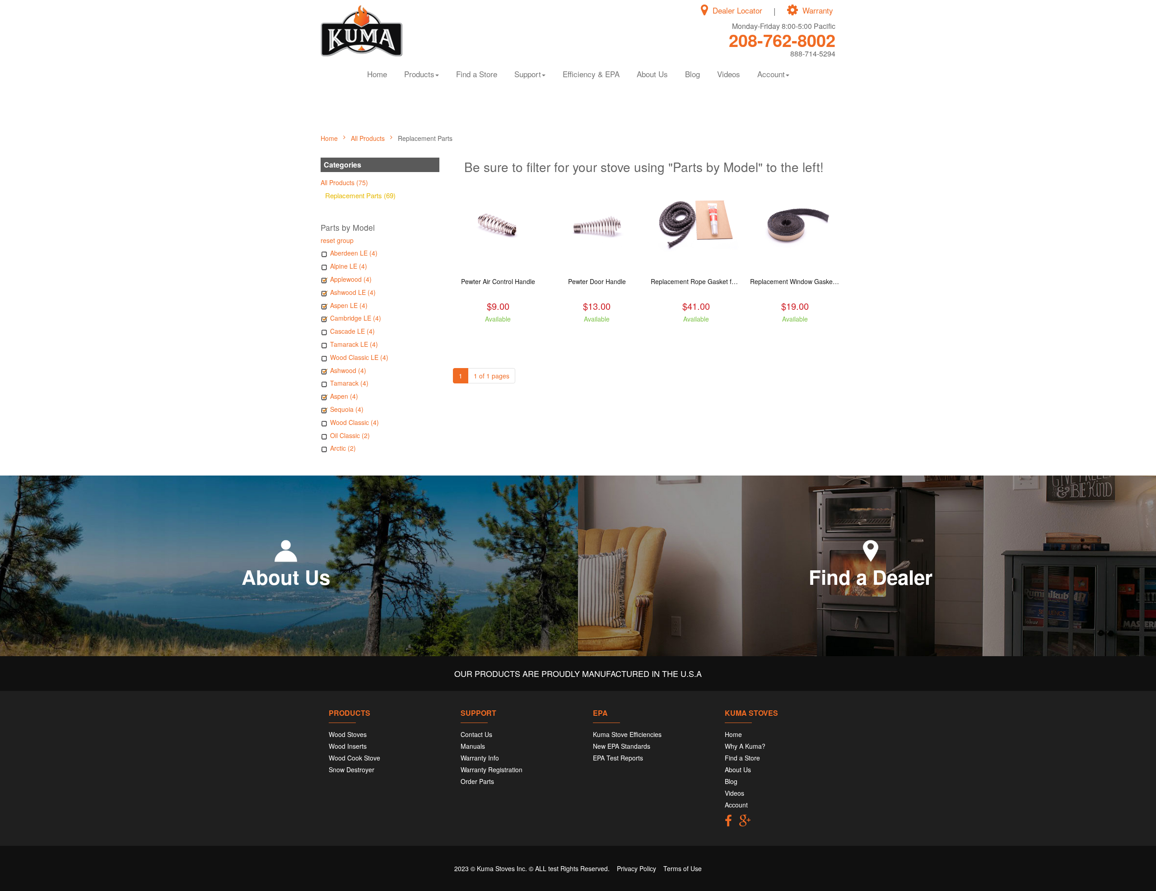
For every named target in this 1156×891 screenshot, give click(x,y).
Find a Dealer (870, 576)
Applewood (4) (351, 279)
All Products (369, 138)
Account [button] (771, 73)
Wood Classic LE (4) (359, 357)
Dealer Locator (737, 10)
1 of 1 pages (491, 375)
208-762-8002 (782, 40)
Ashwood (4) (348, 370)
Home (377, 73)
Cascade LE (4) (352, 331)
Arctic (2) (343, 447)
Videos (728, 73)
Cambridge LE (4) (355, 317)
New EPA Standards (621, 746)
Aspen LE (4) (349, 305)
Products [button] (419, 73)
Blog (692, 73)
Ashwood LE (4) (353, 292)
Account (736, 804)
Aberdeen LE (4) (354, 252)
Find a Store (476, 73)
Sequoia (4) (347, 409)
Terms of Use (682, 868)
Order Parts (477, 781)
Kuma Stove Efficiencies (627, 734)
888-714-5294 (812, 53)
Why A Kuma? (745, 746)
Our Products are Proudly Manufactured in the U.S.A (578, 673)
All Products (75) (344, 182)
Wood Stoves (348, 734)
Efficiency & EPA (591, 73)
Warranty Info (480, 757)
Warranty (817, 10)
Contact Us (476, 734)
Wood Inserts (348, 746)
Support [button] (527, 73)
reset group (337, 240)
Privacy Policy (636, 868)
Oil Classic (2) (350, 435)
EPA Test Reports (618, 757)
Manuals (473, 746)
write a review (497, 335)
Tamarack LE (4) (354, 344)
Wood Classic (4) (354, 422)
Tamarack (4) (349, 382)
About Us (652, 73)
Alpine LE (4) (348, 266)
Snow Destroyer (351, 769)
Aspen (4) (344, 396)
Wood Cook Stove (354, 757)
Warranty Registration (491, 769)
